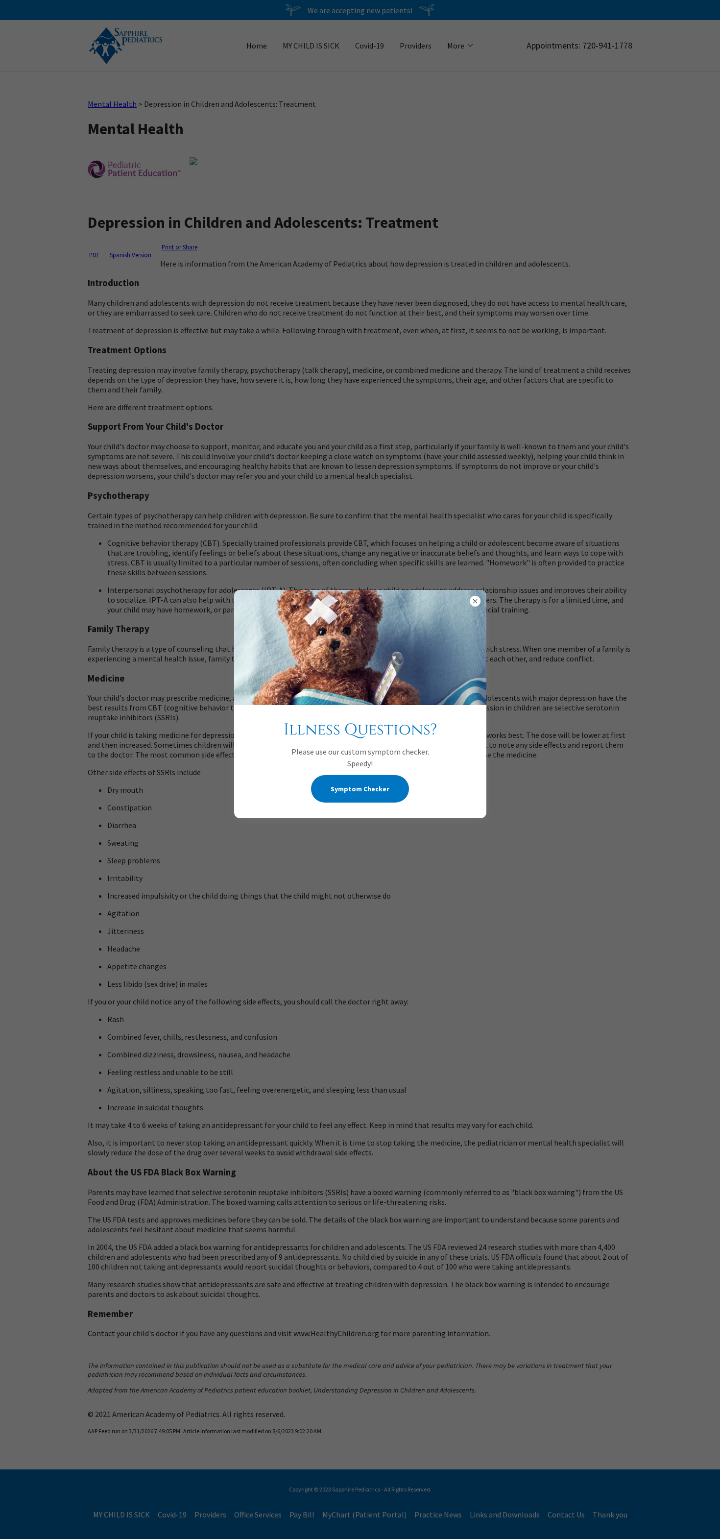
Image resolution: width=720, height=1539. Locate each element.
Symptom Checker (360, 788)
